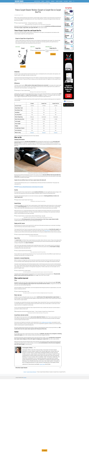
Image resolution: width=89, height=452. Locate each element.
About (70, 1)
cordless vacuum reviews (46, 322)
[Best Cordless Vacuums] (68, 18)
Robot (42, 1)
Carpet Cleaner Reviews (31, 371)
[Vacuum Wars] (19, 1)
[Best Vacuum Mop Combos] (68, 35)
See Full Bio (47, 364)
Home (25, 371)
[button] (40, 1)
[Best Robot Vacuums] (68, 12)
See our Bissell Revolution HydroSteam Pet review (31, 186)
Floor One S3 (47, 230)
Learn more (42, 364)
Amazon (32, 132)
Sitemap (24, 377)
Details (49, 3)
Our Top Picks (37, 1)
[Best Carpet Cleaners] (68, 29)
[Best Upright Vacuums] (68, 24)
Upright (52, 1)
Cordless (48, 1)
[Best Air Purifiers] (68, 47)
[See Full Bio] (51, 364)
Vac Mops (66, 1)
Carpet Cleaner (59, 1)
